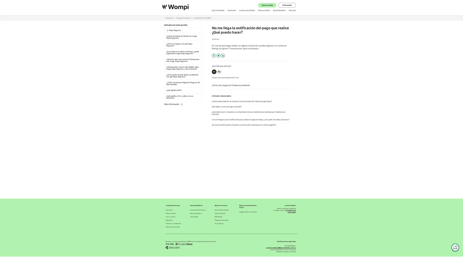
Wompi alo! (169, 18)
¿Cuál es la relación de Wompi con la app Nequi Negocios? (181, 37)
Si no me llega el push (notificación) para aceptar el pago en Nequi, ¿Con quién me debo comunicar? (250, 119)
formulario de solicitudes (290, 211)
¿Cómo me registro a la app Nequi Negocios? (179, 45)
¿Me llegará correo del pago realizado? (227, 106)
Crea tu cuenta (267, 5)
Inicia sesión (287, 5)
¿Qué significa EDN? (173, 90)
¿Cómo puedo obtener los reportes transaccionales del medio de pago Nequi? (242, 101)
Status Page (194, 217)
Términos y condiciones (173, 224)
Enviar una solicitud (240, 85)
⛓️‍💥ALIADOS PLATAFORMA (202, 18)
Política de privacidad (172, 227)
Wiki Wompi (218, 217)
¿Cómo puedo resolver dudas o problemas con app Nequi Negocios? (182, 76)
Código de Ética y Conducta (248, 212)
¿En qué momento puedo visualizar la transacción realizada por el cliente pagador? (244, 125)
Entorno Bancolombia (222, 210)
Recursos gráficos (196, 213)
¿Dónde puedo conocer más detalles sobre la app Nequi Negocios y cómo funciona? (182, 68)
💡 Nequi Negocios (173, 30)
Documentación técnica (197, 210)
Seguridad (169, 220)
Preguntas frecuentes (183, 18)
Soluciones (169, 210)
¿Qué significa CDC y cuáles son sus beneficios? (179, 97)
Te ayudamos (219, 224)
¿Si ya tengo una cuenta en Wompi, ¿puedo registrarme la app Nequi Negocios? (182, 52)
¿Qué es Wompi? (220, 213)
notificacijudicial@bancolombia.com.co (281, 248)
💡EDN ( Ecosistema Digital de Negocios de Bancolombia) (183, 83)
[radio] (214, 71)
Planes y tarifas (171, 213)
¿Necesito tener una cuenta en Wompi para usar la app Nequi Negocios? (182, 60)
